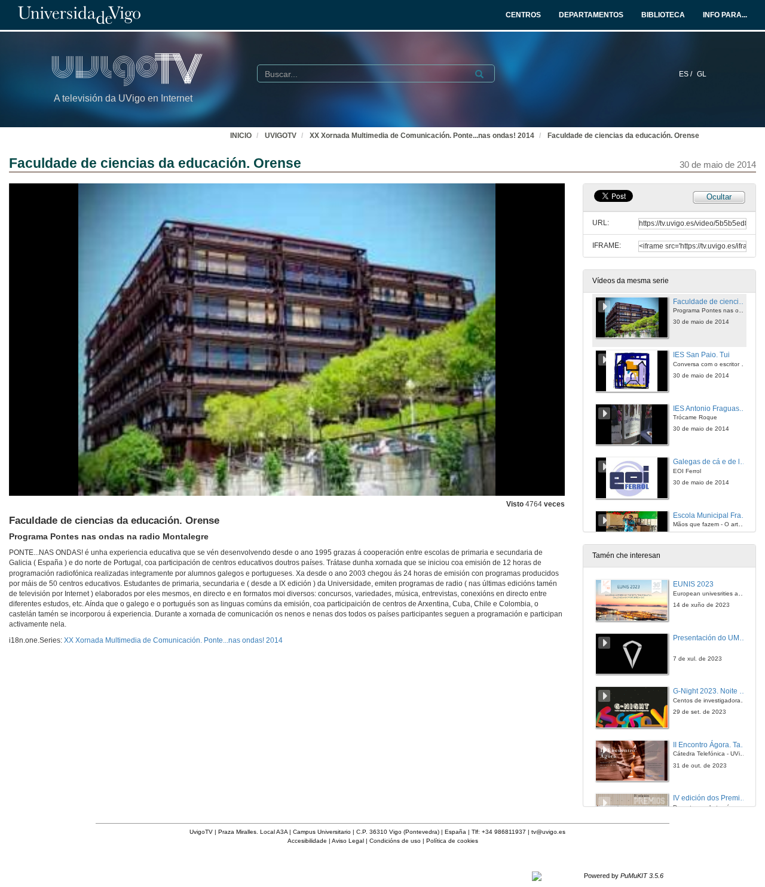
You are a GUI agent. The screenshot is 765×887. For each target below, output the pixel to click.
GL (701, 74)
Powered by (623, 875)
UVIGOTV (280, 135)
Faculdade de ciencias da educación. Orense (623, 135)
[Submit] (479, 74)
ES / (686, 74)
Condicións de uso (395, 840)
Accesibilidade (307, 840)
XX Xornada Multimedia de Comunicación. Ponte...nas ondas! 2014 (422, 135)
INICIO (241, 135)
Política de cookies (452, 840)
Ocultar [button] (719, 196)
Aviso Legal (348, 840)
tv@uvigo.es (548, 831)
